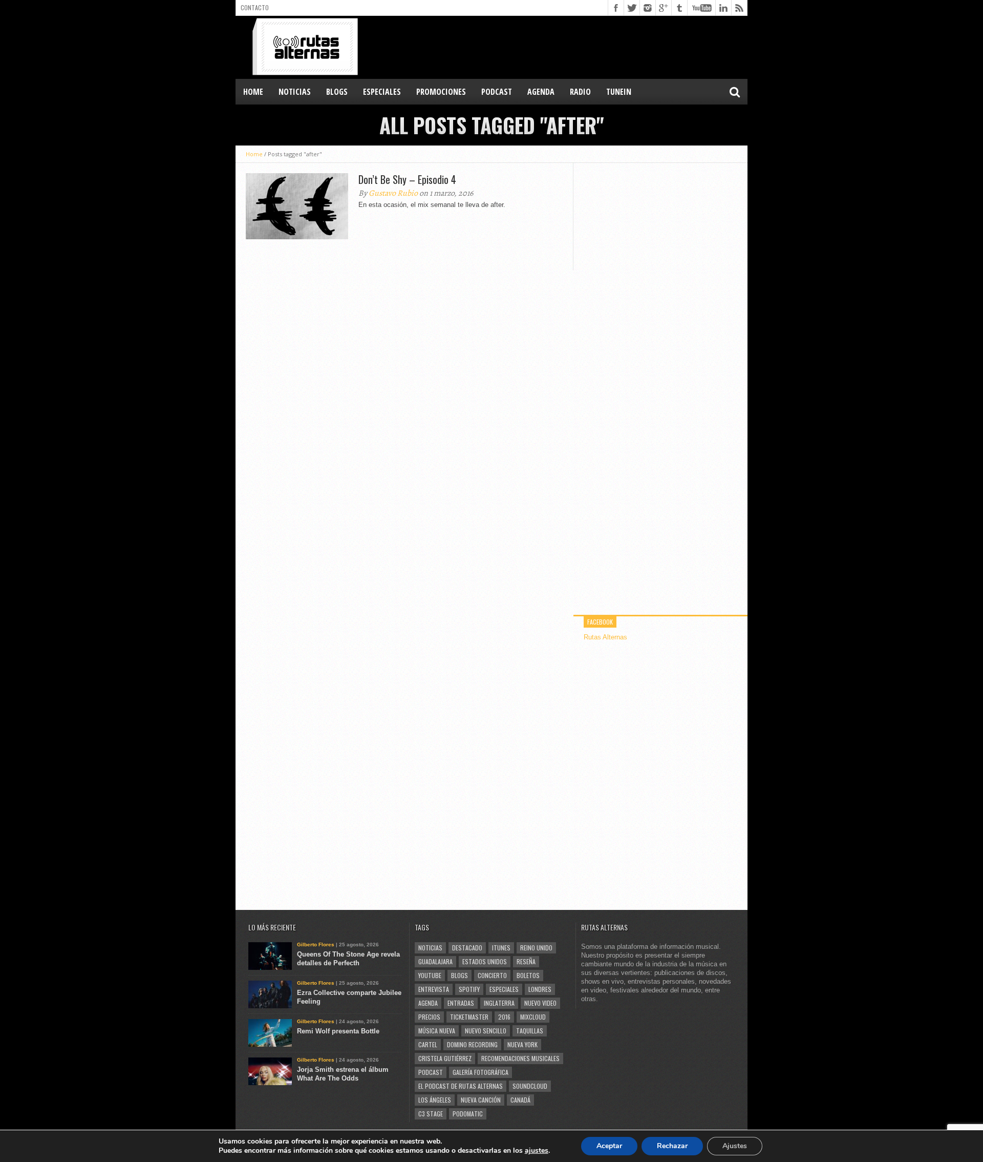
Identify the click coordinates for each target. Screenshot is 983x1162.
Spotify (469, 989)
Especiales (504, 989)
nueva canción (481, 1099)
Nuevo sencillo (485, 1030)
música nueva (436, 1030)
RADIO (580, 91)
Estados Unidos (484, 961)
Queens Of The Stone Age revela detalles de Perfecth (348, 958)
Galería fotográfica (480, 1072)
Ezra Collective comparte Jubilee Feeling (349, 997)
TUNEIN (618, 91)
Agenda (428, 1003)
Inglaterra (499, 1003)
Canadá (520, 1099)
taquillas (529, 1030)
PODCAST (496, 91)
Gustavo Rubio (393, 193)
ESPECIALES (382, 91)
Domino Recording (472, 1044)
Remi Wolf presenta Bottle (338, 1031)
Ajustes (734, 1146)
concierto (492, 975)
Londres (539, 989)
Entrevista (433, 989)
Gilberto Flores (315, 944)
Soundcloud (529, 1086)
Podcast (430, 1072)
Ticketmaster (469, 1016)
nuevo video (540, 1003)
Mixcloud (533, 1016)
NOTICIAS (295, 91)
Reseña (526, 961)
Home (253, 91)
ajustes (536, 1150)
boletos (528, 975)
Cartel (427, 1044)
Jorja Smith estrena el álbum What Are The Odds (343, 1074)
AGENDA (540, 91)
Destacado (467, 947)
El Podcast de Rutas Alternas (460, 1086)
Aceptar (609, 1146)
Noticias (430, 947)
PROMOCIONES (441, 91)
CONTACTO (255, 7)
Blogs (459, 975)
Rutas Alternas (605, 637)
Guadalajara (435, 961)
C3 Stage (430, 1113)
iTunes (501, 947)
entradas (460, 1003)
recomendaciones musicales (520, 1058)
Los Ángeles (434, 1099)
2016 (504, 1016)
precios (429, 1016)
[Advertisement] (561, 47)
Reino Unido (536, 947)
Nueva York (522, 1044)
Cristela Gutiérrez (445, 1058)
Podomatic (468, 1113)
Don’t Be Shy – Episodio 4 (407, 179)
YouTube (429, 975)
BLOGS (337, 91)
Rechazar (672, 1146)
